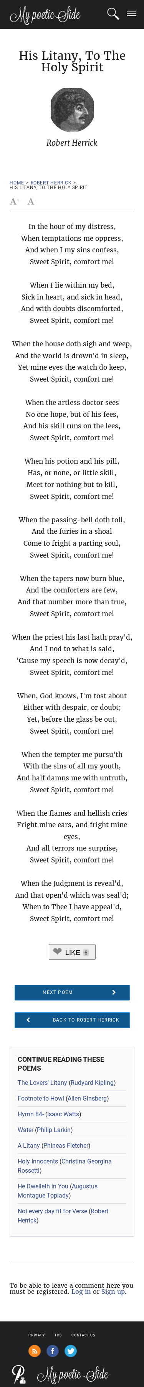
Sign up (113, 1291)
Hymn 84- (31, 1114)
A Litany (29, 1145)
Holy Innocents (38, 1161)
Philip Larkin (54, 1130)
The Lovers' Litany (42, 1082)
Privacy (36, 1335)
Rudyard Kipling (92, 1082)
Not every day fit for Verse (52, 1211)
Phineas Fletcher (65, 1145)
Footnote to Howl (41, 1098)
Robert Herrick (51, 183)
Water (25, 1130)
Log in (81, 1291)
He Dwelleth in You (43, 1186)
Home (17, 183)
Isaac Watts (63, 1114)
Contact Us (83, 1335)
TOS (58, 1335)
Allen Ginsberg (87, 1098)
